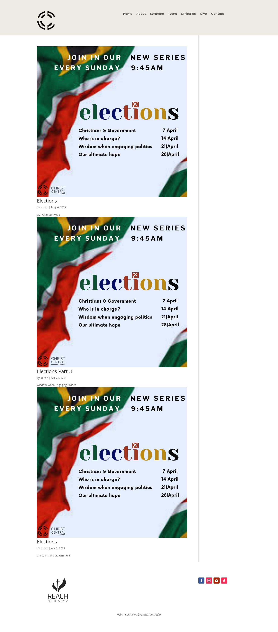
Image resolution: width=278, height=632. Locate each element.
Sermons (157, 14)
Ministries (188, 14)
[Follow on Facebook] (201, 580)
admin (44, 207)
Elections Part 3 (54, 371)
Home (127, 14)
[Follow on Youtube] (217, 580)
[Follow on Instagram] (209, 580)
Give (203, 14)
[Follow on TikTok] (224, 580)
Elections (47, 200)
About (141, 14)
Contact (217, 14)
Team (172, 14)
